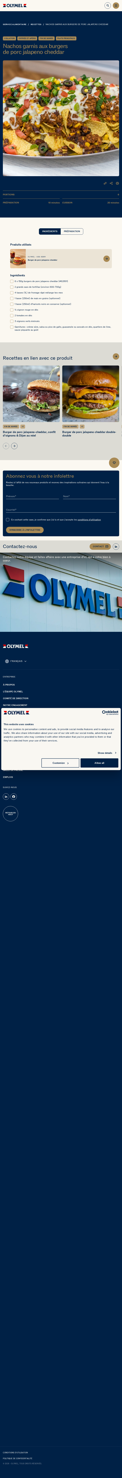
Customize (59, 763)
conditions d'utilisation (89, 519)
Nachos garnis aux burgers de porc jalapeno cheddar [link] (77, 24)
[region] (61, 407)
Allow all (99, 763)
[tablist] (61, 231)
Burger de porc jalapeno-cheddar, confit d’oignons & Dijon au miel (29, 433)
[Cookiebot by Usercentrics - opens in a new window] (104, 712)
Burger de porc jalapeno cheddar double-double (89, 433)
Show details (105, 752)
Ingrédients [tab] (49, 231)
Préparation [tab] (72, 231)
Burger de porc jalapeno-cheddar (42, 260)
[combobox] (16, 661)
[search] (108, 5)
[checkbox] (11, 281)
